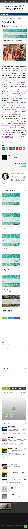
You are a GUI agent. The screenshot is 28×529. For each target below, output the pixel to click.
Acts (7, 18)
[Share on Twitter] (7, 148)
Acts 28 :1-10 (5, 228)
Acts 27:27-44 (5, 248)
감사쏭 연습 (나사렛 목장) (13, 487)
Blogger (4, 318)
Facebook (17, 318)
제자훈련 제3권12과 (11, 494)
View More (22, 392)
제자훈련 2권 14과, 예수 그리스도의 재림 (17, 448)
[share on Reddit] (24, 148)
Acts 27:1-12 (5, 289)
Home (4, 18)
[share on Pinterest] (17, 148)
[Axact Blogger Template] (14, 7)
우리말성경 (13, 18)
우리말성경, (20, 26)
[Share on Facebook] (3, 148)
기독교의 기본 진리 (8, 416)
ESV (9, 18)
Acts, (15, 26)
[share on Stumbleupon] (20, 148)
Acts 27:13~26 (5, 269)
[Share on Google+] (10, 148)
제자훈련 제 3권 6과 (12, 426)
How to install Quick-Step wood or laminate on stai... (20, 505)
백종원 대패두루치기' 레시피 (13, 464)
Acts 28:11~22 (5, 208)
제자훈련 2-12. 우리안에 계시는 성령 (15, 472)
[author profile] (3, 27)
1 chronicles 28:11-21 (7, 310)
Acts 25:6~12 (8, 22)
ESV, (17, 26)
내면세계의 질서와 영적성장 (10, 410)
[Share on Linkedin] (13, 148)
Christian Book (7, 414)
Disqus (10, 318)
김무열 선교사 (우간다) (7, 344)
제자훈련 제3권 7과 (12, 437)
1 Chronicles (4, 311)
